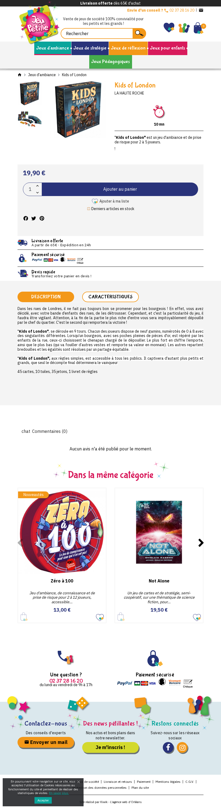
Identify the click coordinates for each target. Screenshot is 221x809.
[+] (37, 186)
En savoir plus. (59, 793)
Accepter (43, 800)
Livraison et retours (118, 782)
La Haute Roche (129, 93)
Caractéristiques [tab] (110, 297)
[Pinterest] (41, 218)
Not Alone (159, 581)
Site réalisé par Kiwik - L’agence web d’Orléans (111, 802)
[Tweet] (33, 218)
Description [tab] (46, 297)
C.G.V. (189, 782)
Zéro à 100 (62, 581)
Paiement (144, 782)
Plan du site (140, 788)
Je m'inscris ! (110, 747)
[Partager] (25, 218)
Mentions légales (168, 782)
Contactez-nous (46, 723)
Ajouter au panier (120, 189)
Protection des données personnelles (99, 788)
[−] (37, 192)
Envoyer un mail (48, 742)
